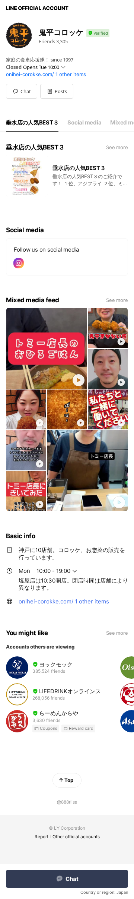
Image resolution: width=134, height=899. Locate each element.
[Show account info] (97, 33)
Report (41, 836)
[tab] (32, 123)
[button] (56, 91)
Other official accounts (76, 836)
